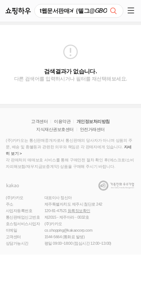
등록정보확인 (79, 210)
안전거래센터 (92, 129)
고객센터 (39, 121)
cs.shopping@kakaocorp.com (68, 230)
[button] (132, 11)
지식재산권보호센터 (54, 129)
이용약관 (62, 121)
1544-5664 (52, 237)
